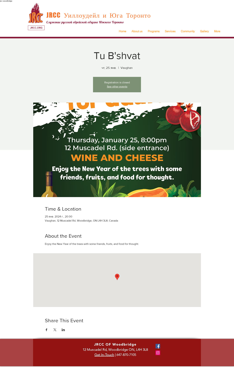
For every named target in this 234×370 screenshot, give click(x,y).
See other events (117, 86)
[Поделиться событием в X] (55, 329)
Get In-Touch (104, 355)
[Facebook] (158, 346)
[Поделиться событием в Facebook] (46, 329)
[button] (137, 31)
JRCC (53, 15)
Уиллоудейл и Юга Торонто (106, 15)
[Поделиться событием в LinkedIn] (63, 329)
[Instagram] (158, 352)
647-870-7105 (126, 355)
